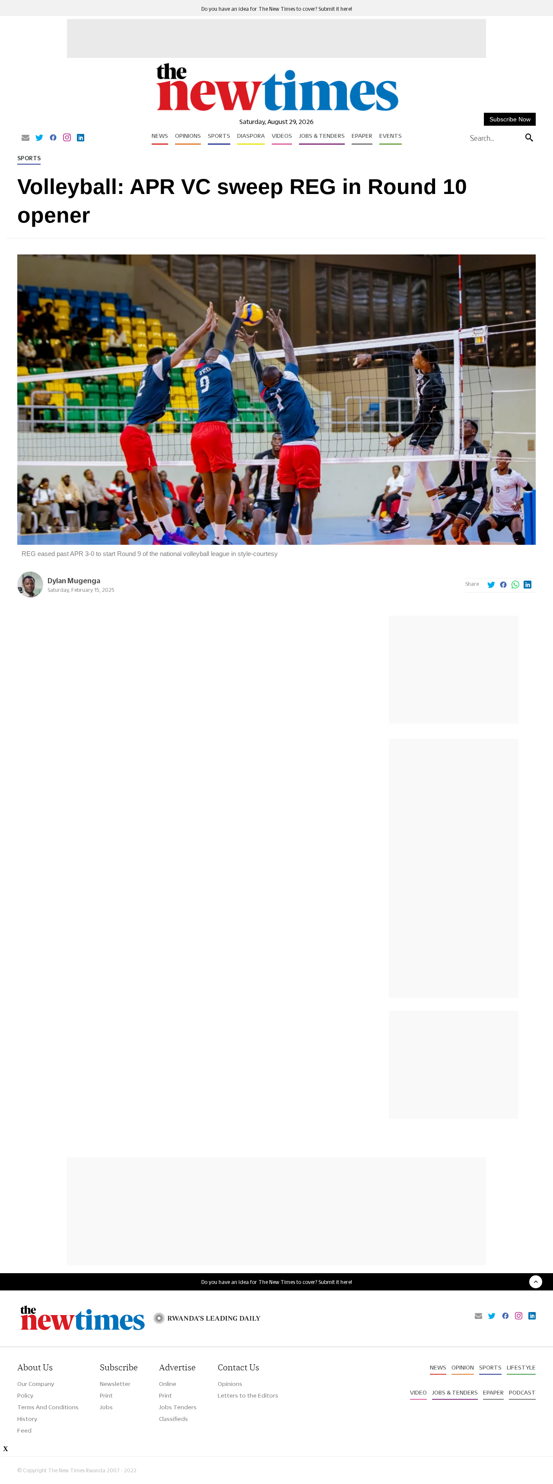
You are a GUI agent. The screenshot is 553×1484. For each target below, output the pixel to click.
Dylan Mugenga (74, 580)
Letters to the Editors (248, 1395)
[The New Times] (276, 111)
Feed (24, 1430)
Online (167, 1383)
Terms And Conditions (48, 1407)
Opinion (462, 1367)
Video (418, 1392)
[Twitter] (39, 138)
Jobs (106, 1407)
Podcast (522, 1392)
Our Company (35, 1383)
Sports (219, 135)
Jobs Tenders (178, 1407)
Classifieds (173, 1418)
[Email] (25, 138)
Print (106, 1395)
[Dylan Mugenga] (30, 595)
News (160, 135)
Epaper (362, 135)
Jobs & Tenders (322, 135)
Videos (282, 135)
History (27, 1418)
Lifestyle (521, 1367)
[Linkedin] (80, 138)
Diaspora (251, 135)
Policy (25, 1395)
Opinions (188, 135)
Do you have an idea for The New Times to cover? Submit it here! (276, 9)
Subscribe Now (510, 119)
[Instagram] (67, 138)
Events (390, 135)
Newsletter (115, 1383)
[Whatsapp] (515, 585)
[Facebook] (53, 138)
